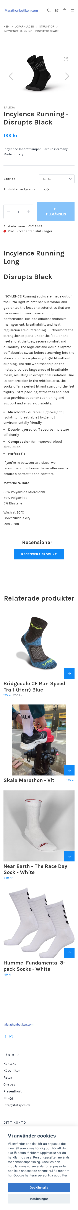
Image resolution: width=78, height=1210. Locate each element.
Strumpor (46, 26)
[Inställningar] (57, 10)
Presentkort (12, 1091)
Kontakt (9, 1063)
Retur (7, 1077)
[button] (67, 76)
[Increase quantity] (28, 212)
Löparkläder (24, 26)
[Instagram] (11, 1036)
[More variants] (69, 673)
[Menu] (72, 10)
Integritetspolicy (16, 1105)
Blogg (8, 1098)
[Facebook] (5, 1036)
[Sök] (49, 10)
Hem (6, 26)
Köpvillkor (11, 1070)
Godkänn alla (39, 1187)
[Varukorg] (64, 10)
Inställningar (39, 1198)
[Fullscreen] (66, 59)
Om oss (9, 1084)
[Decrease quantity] (8, 212)
